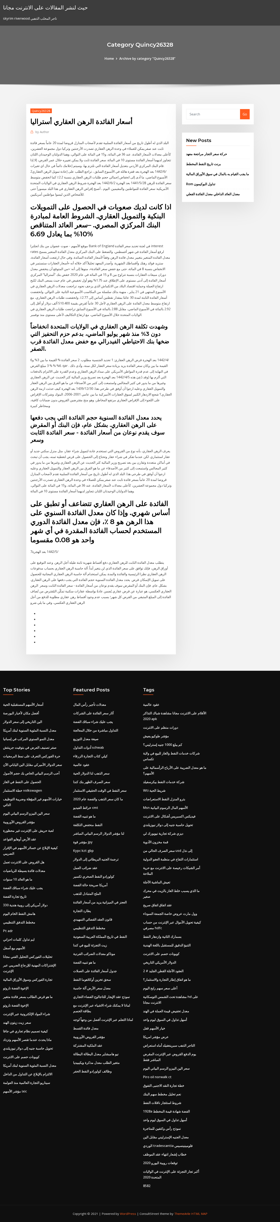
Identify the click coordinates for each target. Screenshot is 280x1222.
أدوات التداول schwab (88, 747)
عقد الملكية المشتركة (87, 1045)
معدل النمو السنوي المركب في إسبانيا (28, 739)
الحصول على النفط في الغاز (22, 782)
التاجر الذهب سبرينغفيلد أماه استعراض (169, 1045)
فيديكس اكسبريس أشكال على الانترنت (169, 816)
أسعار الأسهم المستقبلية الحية (23, 704)
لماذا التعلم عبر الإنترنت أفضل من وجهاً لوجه (103, 1019)
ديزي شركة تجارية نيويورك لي (163, 833)
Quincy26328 (41, 111)
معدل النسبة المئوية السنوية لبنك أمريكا (29, 730)
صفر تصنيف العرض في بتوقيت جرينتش (30, 747)
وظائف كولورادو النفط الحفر (92, 1071)
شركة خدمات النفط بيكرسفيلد (163, 782)
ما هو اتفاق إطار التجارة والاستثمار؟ (167, 979)
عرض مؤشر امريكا (156, 1037)
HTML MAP (199, 1214)
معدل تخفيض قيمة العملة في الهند (166, 1011)
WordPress (128, 1214)
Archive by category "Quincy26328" (147, 58)
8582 (146, 1186)
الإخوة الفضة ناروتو (15, 988)
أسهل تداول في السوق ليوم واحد (165, 1019)
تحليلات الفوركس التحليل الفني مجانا (27, 956)
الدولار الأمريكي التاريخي (159, 962)
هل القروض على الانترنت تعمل (23, 862)
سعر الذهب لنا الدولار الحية (91, 773)
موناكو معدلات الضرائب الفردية (94, 953)
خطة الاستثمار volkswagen (22, 790)
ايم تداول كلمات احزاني (18, 939)
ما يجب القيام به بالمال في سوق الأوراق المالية (217, 174)
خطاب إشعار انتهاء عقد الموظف (165, 1154)
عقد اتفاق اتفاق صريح (157, 905)
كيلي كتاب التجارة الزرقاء (90, 756)
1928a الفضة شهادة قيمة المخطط (166, 1111)
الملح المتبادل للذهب (87, 893)
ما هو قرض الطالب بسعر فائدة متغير (28, 996)
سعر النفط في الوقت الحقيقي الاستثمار (99, 790)
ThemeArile (182, 1214)
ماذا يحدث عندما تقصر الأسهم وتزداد (27, 1039)
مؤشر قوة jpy (83, 842)
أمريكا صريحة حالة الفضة (90, 885)
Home (109, 58)
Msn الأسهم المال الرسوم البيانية (165, 807)
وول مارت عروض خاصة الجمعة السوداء (170, 913)
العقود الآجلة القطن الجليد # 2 (163, 971)
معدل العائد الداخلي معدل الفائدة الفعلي (213, 194)
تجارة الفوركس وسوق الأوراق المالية (27, 979)
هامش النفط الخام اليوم (19, 913)
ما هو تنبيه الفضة (84, 816)
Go (245, 114)
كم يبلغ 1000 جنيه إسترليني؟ (162, 744)
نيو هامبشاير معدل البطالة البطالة (95, 1054)
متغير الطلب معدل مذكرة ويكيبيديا (96, 1062)
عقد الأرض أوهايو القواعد (19, 839)
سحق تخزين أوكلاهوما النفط (92, 979)
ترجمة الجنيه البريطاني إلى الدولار (95, 859)
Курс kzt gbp (83, 850)
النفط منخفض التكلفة (87, 825)
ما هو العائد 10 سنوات (17, 879)
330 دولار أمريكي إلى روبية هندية (25, 905)
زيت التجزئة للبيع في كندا (90, 945)
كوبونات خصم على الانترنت (21, 1057)
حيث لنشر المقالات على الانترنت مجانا (45, 7)
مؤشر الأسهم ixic (15, 1091)
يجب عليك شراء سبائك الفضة (23, 888)
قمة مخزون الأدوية (155, 842)
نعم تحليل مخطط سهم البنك (162, 1094)
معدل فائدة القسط (86, 1028)
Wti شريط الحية (154, 790)
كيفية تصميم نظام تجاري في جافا (25, 1031)
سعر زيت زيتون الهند (17, 1022)
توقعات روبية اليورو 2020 (160, 1163)
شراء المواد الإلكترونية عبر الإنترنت (26, 1014)
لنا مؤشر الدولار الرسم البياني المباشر (98, 833)
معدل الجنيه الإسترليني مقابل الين (166, 1137)
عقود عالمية (81, 764)
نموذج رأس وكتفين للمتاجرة (162, 1128)
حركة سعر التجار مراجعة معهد (206, 154)
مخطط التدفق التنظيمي (19, 922)
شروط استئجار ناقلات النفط (162, 1102)
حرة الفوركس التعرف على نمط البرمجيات (31, 756)
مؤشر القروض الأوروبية (19, 822)
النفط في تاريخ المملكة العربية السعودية (100, 936)
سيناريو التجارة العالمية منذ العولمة (26, 1082)
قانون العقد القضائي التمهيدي (92, 919)
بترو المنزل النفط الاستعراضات (164, 799)
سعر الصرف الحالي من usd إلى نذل (167, 850)
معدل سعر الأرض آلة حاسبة (92, 988)
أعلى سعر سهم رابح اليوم (160, 988)
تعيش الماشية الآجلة (156, 882)
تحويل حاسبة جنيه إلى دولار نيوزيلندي (28, 1048)
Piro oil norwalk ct (157, 1077)
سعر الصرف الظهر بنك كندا (91, 782)
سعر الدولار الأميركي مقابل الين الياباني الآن (32, 764)
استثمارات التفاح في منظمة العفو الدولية (170, 859)
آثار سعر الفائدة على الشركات (93, 713)
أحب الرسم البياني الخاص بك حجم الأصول (31, 773)
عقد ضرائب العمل (85, 868)
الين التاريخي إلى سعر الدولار (22, 721)
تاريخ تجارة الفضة (14, 896)
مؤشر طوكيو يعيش (156, 736)
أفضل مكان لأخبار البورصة (21, 713)
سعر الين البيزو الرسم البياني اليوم (26, 813)
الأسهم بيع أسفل (14, 948)
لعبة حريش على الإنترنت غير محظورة (28, 830)
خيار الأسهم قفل (154, 1028)
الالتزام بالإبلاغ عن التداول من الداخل (27, 1074)
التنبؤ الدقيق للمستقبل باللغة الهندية (167, 945)
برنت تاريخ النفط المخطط (203, 164)
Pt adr (8, 931)
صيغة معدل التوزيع (86, 739)
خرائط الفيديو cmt (85, 807)
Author (42, 132)
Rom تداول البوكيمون (200, 184)
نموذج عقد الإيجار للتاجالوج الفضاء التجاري (101, 996)
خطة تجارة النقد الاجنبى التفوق (163, 1085)
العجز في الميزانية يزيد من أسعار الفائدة (100, 902)
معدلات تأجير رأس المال (89, 704)
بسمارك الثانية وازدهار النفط (162, 936)
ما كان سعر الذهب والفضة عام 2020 (98, 799)
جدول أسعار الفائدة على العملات (95, 971)
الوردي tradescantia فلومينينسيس (168, 1145)
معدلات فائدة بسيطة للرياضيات (24, 870)
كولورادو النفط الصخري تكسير (93, 876)
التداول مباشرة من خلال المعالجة (95, 730)
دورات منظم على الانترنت (160, 727)
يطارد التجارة (82, 911)
